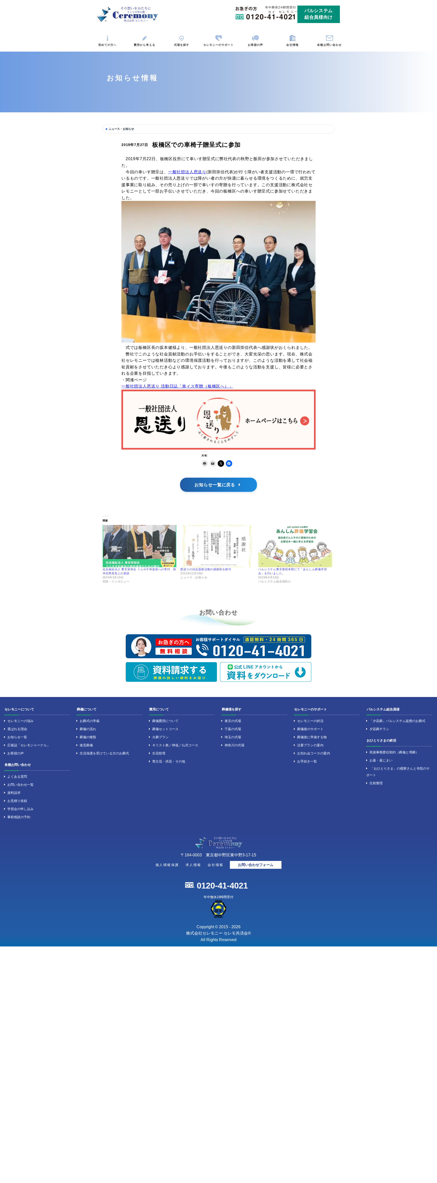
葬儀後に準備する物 (312, 737)
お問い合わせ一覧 (20, 785)
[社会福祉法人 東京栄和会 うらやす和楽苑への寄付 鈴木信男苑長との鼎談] (140, 546)
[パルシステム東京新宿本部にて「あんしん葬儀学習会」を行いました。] (295, 546)
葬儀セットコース (165, 729)
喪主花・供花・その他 (168, 761)
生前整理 (376, 783)
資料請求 (13, 793)
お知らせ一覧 (17, 737)
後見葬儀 (86, 745)
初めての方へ (107, 44)
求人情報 (193, 865)
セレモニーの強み (20, 721)
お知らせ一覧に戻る (215, 484)
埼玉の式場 (233, 737)
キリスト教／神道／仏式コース (175, 745)
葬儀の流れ (88, 729)
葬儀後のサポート (310, 729)
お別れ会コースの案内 (313, 753)
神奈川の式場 (234, 745)
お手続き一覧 (307, 761)
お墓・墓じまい (380, 760)
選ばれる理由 (17, 729)
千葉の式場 (233, 729)
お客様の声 (255, 44)
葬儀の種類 (88, 737)
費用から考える (144, 44)
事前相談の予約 (18, 817)
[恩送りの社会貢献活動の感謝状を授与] (217, 546)
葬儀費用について (165, 721)
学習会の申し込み (20, 809)
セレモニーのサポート (218, 44)
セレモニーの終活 (310, 721)
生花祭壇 (158, 753)
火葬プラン (160, 737)
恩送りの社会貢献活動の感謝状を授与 (205, 569)
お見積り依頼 (17, 801)
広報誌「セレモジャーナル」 (28, 745)
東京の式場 (233, 721)
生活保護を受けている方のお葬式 (104, 753)
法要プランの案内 (310, 745)
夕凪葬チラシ (379, 729)
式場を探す (181, 44)
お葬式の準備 (89, 721)
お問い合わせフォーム (255, 865)
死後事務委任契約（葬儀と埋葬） (394, 752)
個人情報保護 (167, 865)
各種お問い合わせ (329, 44)
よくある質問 (17, 776)
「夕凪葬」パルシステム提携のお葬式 (397, 721)
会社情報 (292, 44)
